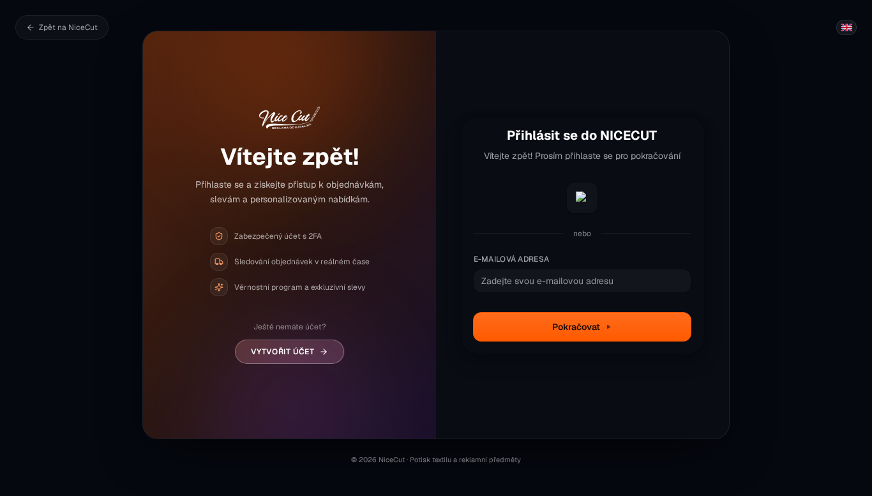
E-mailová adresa (512, 259)
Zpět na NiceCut (68, 27)
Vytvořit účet (283, 352)
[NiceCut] (289, 118)
